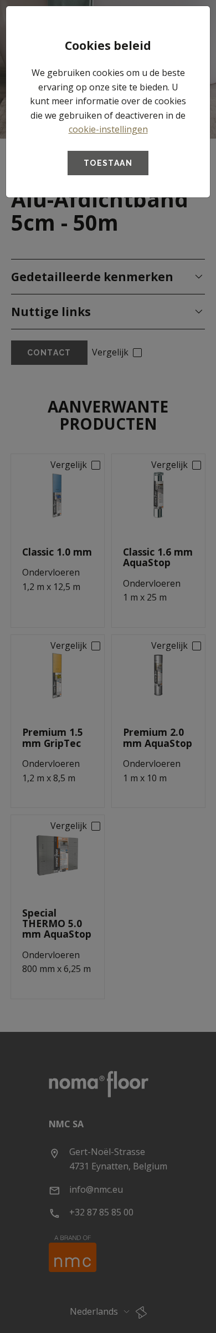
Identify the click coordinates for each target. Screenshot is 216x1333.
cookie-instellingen (108, 129)
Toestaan (108, 163)
